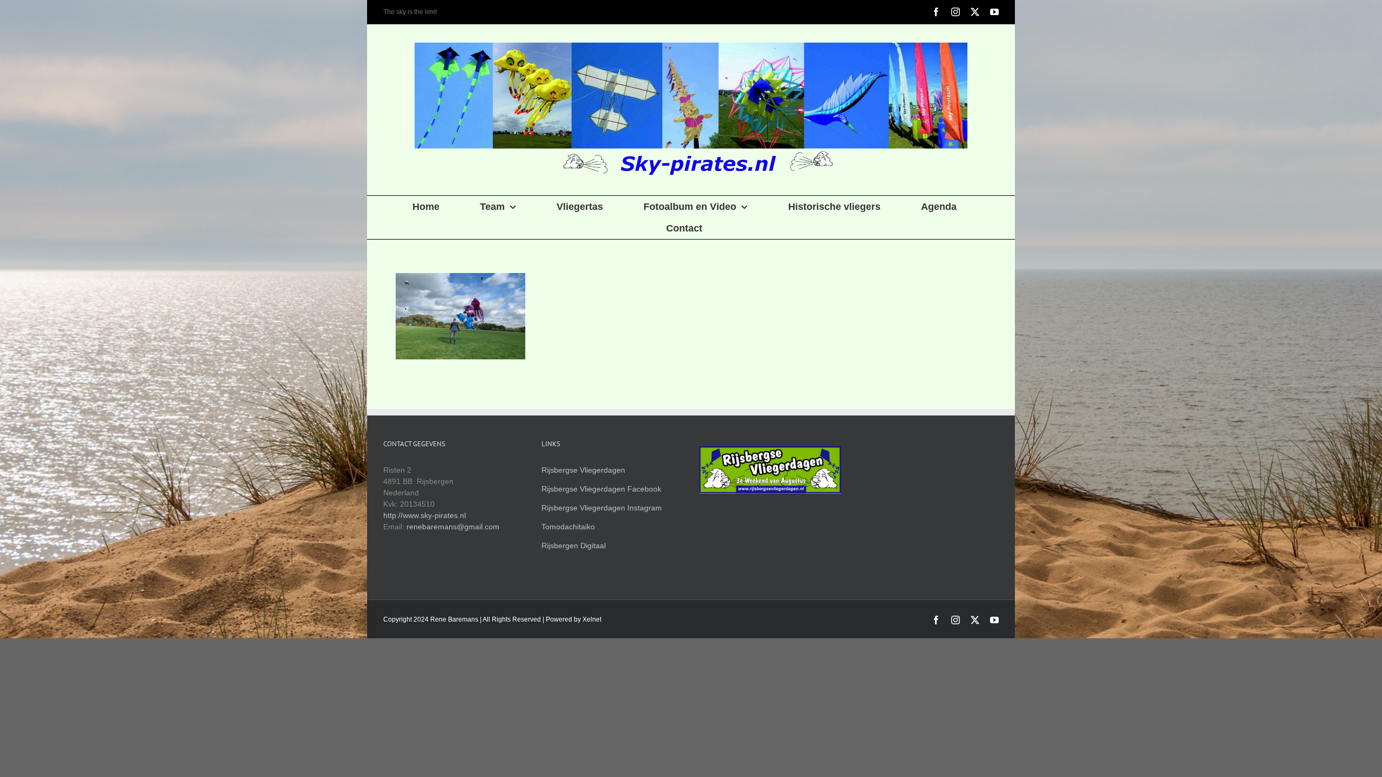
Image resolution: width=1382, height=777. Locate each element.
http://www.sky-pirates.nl (424, 515)
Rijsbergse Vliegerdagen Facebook (601, 489)
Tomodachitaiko (568, 526)
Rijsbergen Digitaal (573, 545)
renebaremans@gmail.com (453, 526)
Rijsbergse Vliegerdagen (583, 470)
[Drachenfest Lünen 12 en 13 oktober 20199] (460, 316)
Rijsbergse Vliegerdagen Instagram (601, 507)
